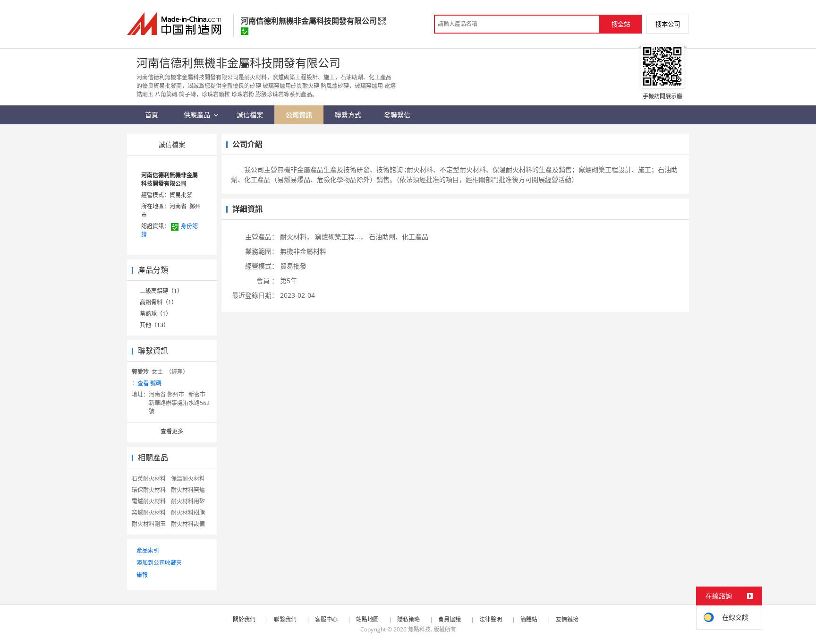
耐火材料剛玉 (149, 524)
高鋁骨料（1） (158, 302)
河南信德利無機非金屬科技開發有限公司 (169, 179)
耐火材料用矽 (188, 501)
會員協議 (449, 619)
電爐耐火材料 (149, 501)
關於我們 (244, 619)
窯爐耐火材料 (149, 513)
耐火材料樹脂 (188, 513)
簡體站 (528, 619)
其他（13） (154, 325)
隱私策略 (408, 619)
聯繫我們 (285, 619)
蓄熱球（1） (155, 314)
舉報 (142, 575)
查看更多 (172, 431)
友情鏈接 (567, 619)
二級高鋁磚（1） (161, 291)
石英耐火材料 (149, 479)
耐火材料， (296, 236)
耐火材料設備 (188, 524)
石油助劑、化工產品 (398, 236)
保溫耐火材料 (188, 479)
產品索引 (147, 550)
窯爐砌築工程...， (341, 236)
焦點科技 (419, 629)
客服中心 (326, 619)
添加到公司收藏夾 (159, 563)
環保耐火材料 (149, 490)
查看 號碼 (149, 383)
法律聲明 (490, 619)
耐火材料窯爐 (188, 490)
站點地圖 (367, 619)
